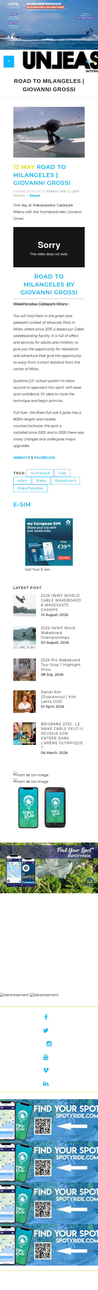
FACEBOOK (44, 458)
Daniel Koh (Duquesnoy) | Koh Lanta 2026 (58, 697)
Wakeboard (65, 481)
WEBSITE (22, 458)
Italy (62, 473)
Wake (41, 481)
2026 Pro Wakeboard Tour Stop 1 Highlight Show (61, 665)
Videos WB (56, 191)
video (22, 481)
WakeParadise (30, 488)
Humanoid (40, 473)
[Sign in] (87, 62)
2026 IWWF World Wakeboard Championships (58, 633)
